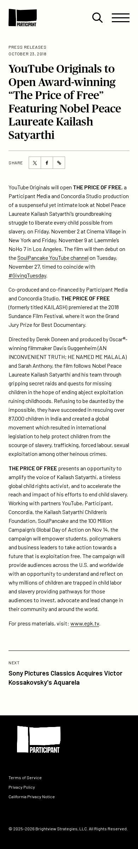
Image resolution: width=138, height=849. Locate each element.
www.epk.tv (84, 623)
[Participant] (22, 17)
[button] (97, 17)
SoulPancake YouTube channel (52, 257)
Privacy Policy (21, 786)
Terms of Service (25, 777)
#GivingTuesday (27, 275)
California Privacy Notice (31, 796)
